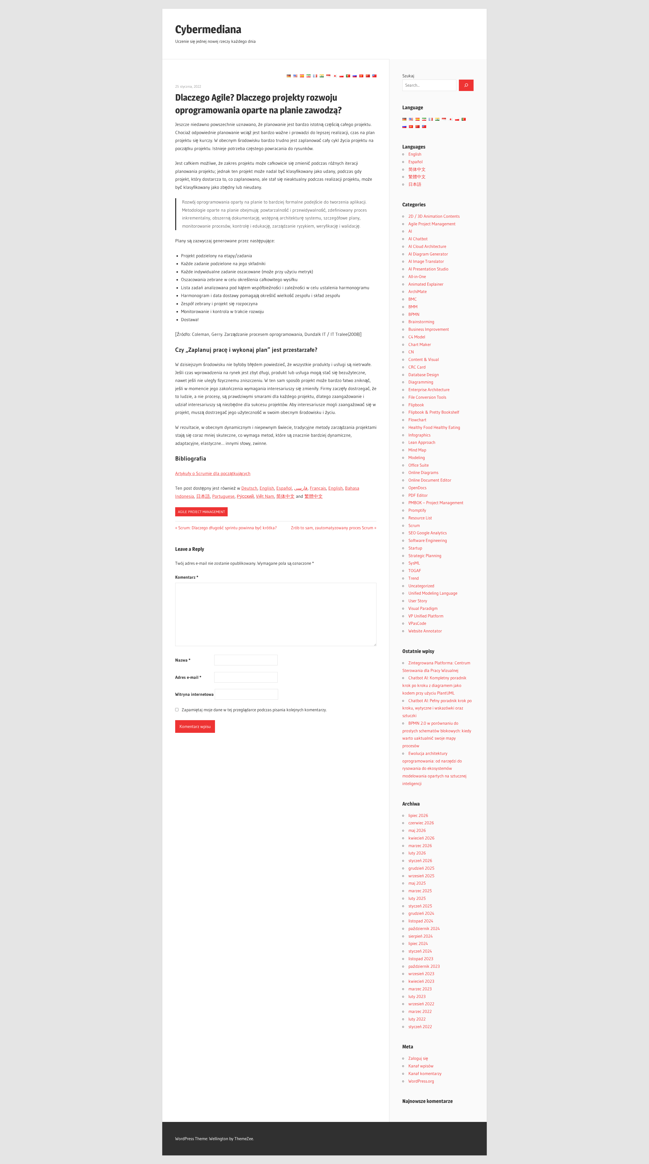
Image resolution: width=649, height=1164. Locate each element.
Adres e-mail (188, 677)
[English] (295, 76)
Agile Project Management (201, 512)
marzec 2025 (420, 890)
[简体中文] (368, 76)
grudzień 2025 (421, 868)
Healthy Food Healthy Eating (434, 427)
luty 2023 (417, 996)
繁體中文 (313, 496)
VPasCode (417, 623)
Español (284, 488)
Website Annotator (425, 630)
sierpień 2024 (420, 936)
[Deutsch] (289, 76)
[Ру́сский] (355, 76)
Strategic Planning (424, 555)
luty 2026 (417, 853)
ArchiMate (417, 291)
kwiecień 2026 (421, 838)
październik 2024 (424, 928)
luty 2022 (417, 1019)
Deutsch (249, 488)
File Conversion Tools (427, 397)
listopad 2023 (420, 958)
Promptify (417, 510)
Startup (415, 548)
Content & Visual (423, 359)
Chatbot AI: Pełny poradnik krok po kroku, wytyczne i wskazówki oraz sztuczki (437, 708)
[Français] (315, 76)
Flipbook (416, 404)
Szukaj (408, 75)
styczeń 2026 (420, 860)
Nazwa (182, 660)
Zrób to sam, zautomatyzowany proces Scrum (332, 527)
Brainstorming (421, 321)
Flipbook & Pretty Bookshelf (433, 412)
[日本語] (335, 76)
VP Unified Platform (425, 616)
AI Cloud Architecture (427, 246)
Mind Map (417, 449)
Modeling (416, 457)
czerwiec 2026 (421, 822)
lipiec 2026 (418, 815)
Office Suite (418, 465)
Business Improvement (428, 329)
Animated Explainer (425, 284)
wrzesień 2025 (421, 875)
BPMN (414, 314)
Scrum (414, 525)
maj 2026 (417, 830)
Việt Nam (265, 496)
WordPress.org (421, 1081)
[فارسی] (309, 76)
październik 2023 (424, 966)
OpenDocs (417, 487)
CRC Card (417, 367)
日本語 (203, 496)
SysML (414, 563)
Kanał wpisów (421, 1065)
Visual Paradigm (423, 608)
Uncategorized (421, 585)
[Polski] (341, 76)
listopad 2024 (420, 920)
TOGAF (414, 570)
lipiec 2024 (418, 943)
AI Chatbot (418, 238)
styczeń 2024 (420, 951)
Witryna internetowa (194, 694)
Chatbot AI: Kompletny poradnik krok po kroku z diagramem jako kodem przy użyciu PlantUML (434, 685)
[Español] (302, 76)
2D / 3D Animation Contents (434, 216)
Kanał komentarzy (425, 1073)
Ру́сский (245, 496)
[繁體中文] (374, 76)
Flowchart (417, 419)
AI (410, 231)
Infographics (419, 435)
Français (318, 488)
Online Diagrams (423, 472)
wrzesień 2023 (421, 973)
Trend (413, 578)
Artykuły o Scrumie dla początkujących (212, 473)
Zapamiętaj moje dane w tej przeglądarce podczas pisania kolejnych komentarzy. (254, 709)
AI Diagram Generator (428, 254)
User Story (417, 600)
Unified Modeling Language (432, 593)
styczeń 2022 (420, 1026)
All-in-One (417, 276)
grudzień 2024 (421, 913)
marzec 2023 (420, 988)
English (267, 488)
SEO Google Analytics (427, 532)
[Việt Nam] (361, 76)
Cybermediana (208, 29)
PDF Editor (418, 495)
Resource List (420, 517)
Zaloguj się (418, 1058)
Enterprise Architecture (428, 389)
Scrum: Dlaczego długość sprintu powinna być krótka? (227, 527)
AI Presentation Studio (428, 268)
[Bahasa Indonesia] (328, 76)
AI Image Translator (426, 261)
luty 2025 (417, 898)
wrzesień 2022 (421, 1003)
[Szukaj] (466, 85)
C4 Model (416, 336)
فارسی (301, 488)
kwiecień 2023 (421, 981)
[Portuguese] (348, 76)
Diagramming (420, 382)
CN (411, 351)
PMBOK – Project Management (435, 502)
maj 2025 (417, 883)
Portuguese (223, 496)
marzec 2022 (420, 1011)
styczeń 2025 (420, 905)
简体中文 (285, 496)
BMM (413, 306)
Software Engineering (427, 540)
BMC (412, 299)
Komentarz (186, 577)
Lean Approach (421, 442)
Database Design (423, 374)
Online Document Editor (429, 480)
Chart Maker (419, 344)
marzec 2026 (420, 845)
